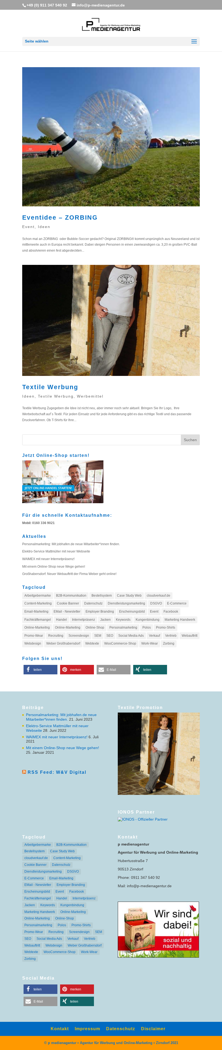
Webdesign (32, 643)
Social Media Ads (131, 636)
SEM (97, 636)
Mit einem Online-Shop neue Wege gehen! (53, 566)
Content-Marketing (38, 603)
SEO (109, 636)
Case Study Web (129, 595)
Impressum (87, 1028)
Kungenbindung (147, 620)
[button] (40, 669)
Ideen (44, 227)
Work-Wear (149, 643)
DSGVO (156, 603)
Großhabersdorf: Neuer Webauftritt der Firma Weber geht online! (69, 574)
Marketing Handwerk (180, 620)
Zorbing (168, 643)
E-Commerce (177, 603)
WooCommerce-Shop (120, 643)
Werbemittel (90, 396)
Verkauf (154, 636)
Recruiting (55, 636)
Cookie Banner (68, 603)
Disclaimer (153, 1028)
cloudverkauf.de (158, 595)
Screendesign (78, 636)
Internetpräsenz (83, 620)
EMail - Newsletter (67, 611)
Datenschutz (93, 603)
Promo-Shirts (165, 627)
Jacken (105, 620)
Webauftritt (189, 636)
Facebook (171, 611)
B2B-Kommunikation (71, 595)
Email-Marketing (36, 611)
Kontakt (60, 1028)
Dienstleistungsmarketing (126, 603)
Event (28, 227)
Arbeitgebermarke (37, 595)
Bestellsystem (102, 595)
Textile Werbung (50, 387)
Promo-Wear (33, 636)
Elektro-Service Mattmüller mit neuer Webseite (56, 551)
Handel (61, 620)
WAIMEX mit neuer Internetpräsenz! (48, 559)
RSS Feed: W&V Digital (57, 772)
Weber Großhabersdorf (63, 643)
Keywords (123, 620)
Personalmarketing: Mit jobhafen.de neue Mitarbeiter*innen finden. (71, 544)
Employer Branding (100, 611)
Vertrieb (171, 636)
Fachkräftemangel (37, 620)
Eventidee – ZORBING (60, 217)
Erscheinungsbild (132, 611)
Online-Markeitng (37, 627)
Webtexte (92, 643)
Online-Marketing (67, 627)
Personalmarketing (123, 627)
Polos (146, 627)
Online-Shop (95, 627)
